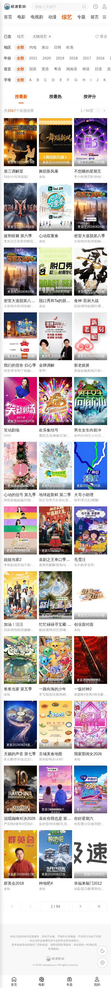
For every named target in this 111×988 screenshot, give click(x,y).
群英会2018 (14, 883)
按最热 (55, 96)
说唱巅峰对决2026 (19, 818)
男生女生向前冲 (87, 430)
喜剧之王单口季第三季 (58, 559)
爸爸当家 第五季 (18, 689)
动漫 (52, 17)
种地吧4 (46, 883)
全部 (20, 47)
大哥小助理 (83, 494)
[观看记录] (95, 7)
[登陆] (104, 7)
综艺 (67, 17)
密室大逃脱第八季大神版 (25, 300)
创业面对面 (83, 624)
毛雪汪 (80, 559)
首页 (8, 17)
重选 (103, 36)
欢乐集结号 (48, 430)
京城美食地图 (50, 754)
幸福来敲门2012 (88, 883)
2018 (73, 58)
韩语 (86, 69)
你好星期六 (83, 818)
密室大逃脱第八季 (89, 236)
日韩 (57, 47)
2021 (33, 58)
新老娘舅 (82, 365)
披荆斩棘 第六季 (18, 236)
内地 (32, 47)
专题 (81, 17)
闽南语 (71, 69)
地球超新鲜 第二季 (55, 494)
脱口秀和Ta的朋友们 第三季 (62, 300)
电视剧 (37, 17)
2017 (87, 58)
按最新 (21, 96)
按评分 (90, 96)
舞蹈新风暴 (48, 171)
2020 (47, 58)
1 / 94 (55, 906)
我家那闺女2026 (88, 754)
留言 (95, 17)
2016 (100, 58)
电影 (21, 17)
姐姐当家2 (12, 559)
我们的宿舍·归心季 (20, 365)
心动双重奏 (48, 236)
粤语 (57, 69)
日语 (98, 69)
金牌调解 (46, 365)
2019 (60, 58)
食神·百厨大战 (86, 300)
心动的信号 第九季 (20, 494)
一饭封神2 (83, 689)
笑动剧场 (11, 430)
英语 (45, 69)
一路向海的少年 (52, 689)
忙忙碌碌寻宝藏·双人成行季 (63, 624)
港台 (45, 47)
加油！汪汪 (13, 624)
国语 (32, 69)
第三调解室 (13, 171)
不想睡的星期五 (87, 171)
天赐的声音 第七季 (20, 754)
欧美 (70, 47)
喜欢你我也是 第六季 (57, 818)
